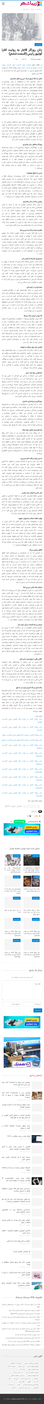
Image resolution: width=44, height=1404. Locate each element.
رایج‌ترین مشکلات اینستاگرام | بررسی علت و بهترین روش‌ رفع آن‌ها (21, 1345)
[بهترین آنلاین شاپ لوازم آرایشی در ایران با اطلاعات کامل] (37, 1275)
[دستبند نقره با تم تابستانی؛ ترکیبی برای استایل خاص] (37, 1160)
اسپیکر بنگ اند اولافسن (16, 1363)
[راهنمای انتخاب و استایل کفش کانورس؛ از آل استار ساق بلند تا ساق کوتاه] (37, 1118)
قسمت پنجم (26, 68)
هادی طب (13, 1388)
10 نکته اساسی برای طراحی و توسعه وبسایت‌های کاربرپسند (23, 1338)
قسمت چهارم (37, 68)
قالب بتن (36, 1382)
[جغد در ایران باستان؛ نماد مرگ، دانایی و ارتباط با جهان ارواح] (31, 902)
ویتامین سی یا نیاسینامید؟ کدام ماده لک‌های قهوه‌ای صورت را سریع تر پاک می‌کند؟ (16, 1095)
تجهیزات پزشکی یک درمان (32, 1372)
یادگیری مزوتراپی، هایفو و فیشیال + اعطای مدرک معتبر (16, 1231)
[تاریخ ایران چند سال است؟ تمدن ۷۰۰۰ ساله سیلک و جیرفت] (12, 881)
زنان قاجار (34, 811)
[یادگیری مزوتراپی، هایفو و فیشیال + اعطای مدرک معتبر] (37, 1233)
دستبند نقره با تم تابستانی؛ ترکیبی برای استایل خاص (16, 1158)
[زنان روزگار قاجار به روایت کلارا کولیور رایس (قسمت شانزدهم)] (12, 923)
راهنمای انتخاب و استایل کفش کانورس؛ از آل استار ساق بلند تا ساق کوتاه (16, 1116)
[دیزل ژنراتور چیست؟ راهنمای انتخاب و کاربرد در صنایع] (37, 1129)
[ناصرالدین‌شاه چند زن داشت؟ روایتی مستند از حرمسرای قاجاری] (12, 860)
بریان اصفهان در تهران (33, 1369)
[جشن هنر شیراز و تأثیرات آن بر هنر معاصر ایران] (31, 881)
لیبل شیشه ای (10, 1385)
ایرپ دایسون (21, 1366)
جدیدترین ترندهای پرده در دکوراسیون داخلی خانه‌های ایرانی (16, 1211)
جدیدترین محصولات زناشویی (18, 1375)
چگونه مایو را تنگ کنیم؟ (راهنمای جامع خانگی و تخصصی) (16, 1284)
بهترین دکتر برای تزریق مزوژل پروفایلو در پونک (16, 1263)
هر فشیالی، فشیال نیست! (21, 1251)
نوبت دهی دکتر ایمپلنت (24, 1388)
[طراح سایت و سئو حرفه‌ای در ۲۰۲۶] (37, 1139)
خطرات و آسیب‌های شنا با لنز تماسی (18, 1241)
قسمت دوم (17, 65)
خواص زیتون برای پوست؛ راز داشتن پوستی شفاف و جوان (16, 1221)
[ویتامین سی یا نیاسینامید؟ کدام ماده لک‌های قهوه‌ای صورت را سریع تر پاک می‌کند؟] (37, 1096)
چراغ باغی (36, 1379)
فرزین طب (15, 1379)
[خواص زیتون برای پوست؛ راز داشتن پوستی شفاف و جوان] (37, 1223)
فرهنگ (37, 877)
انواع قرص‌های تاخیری (33, 1366)
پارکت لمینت (22, 1369)
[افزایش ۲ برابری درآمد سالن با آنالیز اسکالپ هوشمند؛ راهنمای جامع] (37, 1150)
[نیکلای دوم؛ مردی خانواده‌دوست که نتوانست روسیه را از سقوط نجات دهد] (37, 1181)
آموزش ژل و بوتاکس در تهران (31, 1363)
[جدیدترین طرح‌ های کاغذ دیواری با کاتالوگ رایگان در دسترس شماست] (37, 1191)
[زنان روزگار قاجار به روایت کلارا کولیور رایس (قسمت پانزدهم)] (31, 944)
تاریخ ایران (38, 44)
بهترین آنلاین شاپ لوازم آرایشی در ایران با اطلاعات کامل (16, 1273)
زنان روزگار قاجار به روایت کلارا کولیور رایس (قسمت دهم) (22, 740)
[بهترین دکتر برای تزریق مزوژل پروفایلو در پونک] (37, 1265)
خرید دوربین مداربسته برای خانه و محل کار (27, 1335)
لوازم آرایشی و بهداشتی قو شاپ (30, 1385)
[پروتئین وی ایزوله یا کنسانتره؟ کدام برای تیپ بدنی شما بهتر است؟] (37, 1085)
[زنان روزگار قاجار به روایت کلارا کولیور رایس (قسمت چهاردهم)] (12, 944)
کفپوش (29, 1382)
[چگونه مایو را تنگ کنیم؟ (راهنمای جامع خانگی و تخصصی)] (37, 1286)
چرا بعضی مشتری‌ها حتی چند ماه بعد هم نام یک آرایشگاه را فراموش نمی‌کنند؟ (16, 1200)
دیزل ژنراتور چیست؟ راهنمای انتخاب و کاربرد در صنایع (16, 1127)
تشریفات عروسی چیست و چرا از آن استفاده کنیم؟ (16, 1169)
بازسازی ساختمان (11, 1366)
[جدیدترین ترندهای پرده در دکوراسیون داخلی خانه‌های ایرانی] (37, 1212)
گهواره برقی (22, 1382)
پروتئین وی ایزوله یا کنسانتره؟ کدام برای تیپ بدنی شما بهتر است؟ (16, 1083)
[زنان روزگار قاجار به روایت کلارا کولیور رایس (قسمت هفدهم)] (31, 923)
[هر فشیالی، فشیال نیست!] (37, 1254)
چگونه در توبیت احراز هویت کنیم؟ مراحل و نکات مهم (24, 1310)
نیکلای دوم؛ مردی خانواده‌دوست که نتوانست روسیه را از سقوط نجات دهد (16, 1179)
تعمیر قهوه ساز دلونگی (33, 1375)
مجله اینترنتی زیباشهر (17, 1399)
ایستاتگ (18, 1297)
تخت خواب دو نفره (18, 1372)
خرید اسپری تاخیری (26, 1379)
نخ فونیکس (35, 1388)
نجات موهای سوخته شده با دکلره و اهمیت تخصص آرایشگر (16, 1106)
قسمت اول (27, 65)
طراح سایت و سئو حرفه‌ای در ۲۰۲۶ (18, 1136)
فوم (9, 1379)
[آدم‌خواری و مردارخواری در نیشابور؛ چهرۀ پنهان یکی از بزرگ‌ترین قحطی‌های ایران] (31, 860)
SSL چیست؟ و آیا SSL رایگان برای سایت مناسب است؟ (24, 1341)
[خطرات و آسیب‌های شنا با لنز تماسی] (37, 1244)
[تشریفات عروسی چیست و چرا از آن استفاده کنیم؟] (37, 1170)
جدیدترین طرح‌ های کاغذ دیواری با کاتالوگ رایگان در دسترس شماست (16, 1189)
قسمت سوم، (6, 65)
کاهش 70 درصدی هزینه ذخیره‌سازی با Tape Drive (25, 1314)
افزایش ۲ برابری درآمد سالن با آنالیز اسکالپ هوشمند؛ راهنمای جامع (16, 1148)
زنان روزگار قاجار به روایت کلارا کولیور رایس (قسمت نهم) (22, 735)
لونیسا (18, 1385)
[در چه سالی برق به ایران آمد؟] (12, 902)
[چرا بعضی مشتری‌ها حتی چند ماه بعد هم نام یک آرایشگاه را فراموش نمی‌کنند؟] (37, 1202)
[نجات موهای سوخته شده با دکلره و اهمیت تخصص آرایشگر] (37, 1108)
